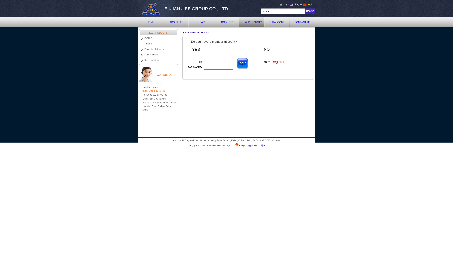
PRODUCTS (226, 22)
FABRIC (148, 38)
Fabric (149, 43)
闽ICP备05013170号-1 (254, 145)
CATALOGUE (277, 22)
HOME (150, 22)
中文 (310, 4)
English (298, 4)
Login (286, 4)
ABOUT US (176, 22)
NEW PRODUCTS (252, 22)
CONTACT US (302, 22)
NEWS (201, 22)
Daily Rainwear (151, 54)
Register (277, 62)
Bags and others (152, 60)
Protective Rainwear (154, 49)
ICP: (241, 145)
